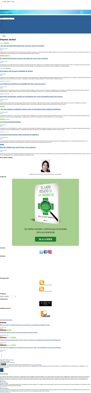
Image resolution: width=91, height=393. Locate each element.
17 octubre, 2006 (4, 137)
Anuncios (1, 131)
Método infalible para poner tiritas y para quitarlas (18, 147)
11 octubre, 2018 (4, 112)
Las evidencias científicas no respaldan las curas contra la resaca (23, 84)
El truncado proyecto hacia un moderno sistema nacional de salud (18, 332)
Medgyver (2, 144)
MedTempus (4, 11)
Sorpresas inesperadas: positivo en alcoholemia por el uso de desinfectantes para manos (31, 97)
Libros (3, 27)
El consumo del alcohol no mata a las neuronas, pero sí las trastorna (24, 58)
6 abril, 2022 (3, 74)
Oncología (2, 43)
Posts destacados (6, 32)
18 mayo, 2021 (3, 342)
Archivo (4, 25)
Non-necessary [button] (3, 387)
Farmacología (2, 81)
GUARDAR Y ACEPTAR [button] (5, 392)
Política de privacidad (5, 361)
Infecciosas (2, 93)
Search (1, 17)
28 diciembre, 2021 (4, 335)
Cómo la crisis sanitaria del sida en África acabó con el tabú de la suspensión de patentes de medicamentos (30, 340)
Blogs (3, 26)
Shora (1, 50)
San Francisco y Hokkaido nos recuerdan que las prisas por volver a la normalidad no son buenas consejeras (30, 347)
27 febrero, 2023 (4, 61)
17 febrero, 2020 (4, 99)
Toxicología (7, 81)
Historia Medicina (3, 322)
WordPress (12, 362)
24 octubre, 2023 (4, 48)
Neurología (2, 55)
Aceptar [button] (86, 366)
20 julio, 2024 (3, 327)
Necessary (3, 382)
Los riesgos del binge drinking (10, 122)
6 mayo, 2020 (3, 350)
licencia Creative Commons (35, 364)
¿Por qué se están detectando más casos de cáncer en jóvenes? (22, 46)
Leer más (7, 367)
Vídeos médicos (12, 131)
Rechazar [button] (2, 367)
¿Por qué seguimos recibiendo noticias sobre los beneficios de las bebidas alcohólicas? (30, 109)
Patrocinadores (8, 30)
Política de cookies (9, 31)
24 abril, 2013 (3, 124)
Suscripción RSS (48, 285)
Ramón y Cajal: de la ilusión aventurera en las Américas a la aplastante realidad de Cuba (24, 325)
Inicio (3, 22)
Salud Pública (6, 43)
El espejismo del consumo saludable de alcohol (16, 71)
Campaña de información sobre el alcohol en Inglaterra (19, 135)
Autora (4, 23)
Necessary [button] (2, 380)
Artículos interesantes (6, 320)
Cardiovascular (3, 68)
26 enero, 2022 (3, 86)
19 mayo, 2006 (3, 150)
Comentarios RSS (48, 291)
